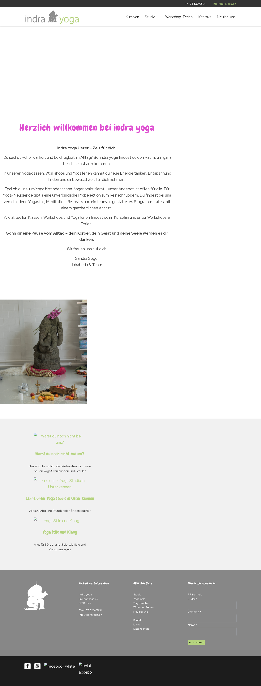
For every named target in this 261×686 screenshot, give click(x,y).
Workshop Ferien (143, 607)
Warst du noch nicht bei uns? (59, 454)
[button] (18, 67)
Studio (150, 16)
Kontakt (204, 16)
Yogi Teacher (141, 603)
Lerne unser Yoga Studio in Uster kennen (60, 498)
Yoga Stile (139, 599)
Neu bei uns (226, 16)
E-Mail (192, 599)
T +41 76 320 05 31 (90, 610)
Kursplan (132, 16)
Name (192, 625)
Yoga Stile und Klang (60, 532)
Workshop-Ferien (179, 16)
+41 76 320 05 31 (195, 3)
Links (136, 624)
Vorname (194, 612)
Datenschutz (141, 628)
